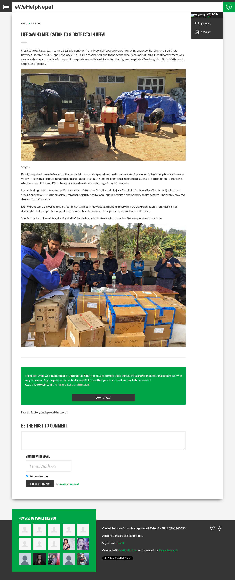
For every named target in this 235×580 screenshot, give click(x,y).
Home (24, 23)
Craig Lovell (212, 13)
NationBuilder (128, 550)
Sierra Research (168, 550)
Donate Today (103, 397)
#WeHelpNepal (34, 7)
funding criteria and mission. (71, 384)
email (120, 543)
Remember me (39, 476)
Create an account (69, 483)
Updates (35, 23)
